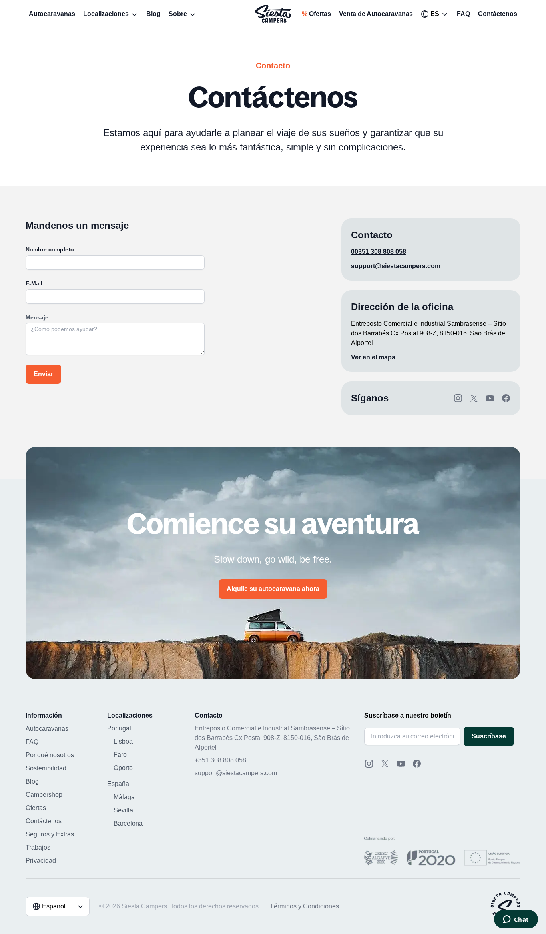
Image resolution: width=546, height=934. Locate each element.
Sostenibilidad (46, 768)
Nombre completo (50, 249)
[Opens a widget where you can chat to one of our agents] (516, 920)
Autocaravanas (52, 13)
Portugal (119, 728)
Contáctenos (497, 13)
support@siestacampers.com (395, 266)
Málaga (124, 797)
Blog (153, 13)
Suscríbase (489, 736)
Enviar (43, 374)
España (118, 783)
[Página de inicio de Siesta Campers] (273, 14)
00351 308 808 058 (378, 251)
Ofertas (316, 13)
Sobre (178, 13)
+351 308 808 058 (220, 760)
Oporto (123, 767)
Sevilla (123, 810)
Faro (120, 754)
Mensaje (37, 317)
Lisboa (123, 741)
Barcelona (128, 823)
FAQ (463, 13)
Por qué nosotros (50, 755)
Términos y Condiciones (304, 906)
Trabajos (38, 847)
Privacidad (41, 860)
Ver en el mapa (373, 357)
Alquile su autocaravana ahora (273, 588)
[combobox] (435, 14)
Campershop (44, 794)
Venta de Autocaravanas (376, 13)
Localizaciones (106, 13)
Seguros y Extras (50, 834)
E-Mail (34, 283)
